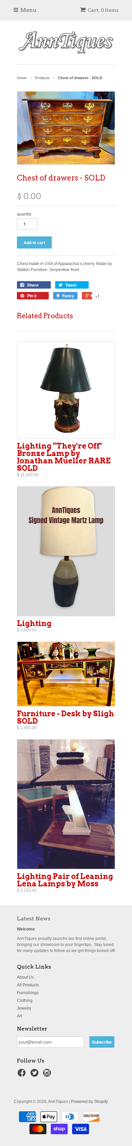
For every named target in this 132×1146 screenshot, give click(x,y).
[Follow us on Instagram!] (48, 1075)
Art (19, 1016)
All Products (28, 985)
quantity (24, 214)
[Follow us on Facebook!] (23, 1075)
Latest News (33, 918)
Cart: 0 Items (103, 10)
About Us (25, 977)
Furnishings (28, 992)
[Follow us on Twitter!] (35, 1075)
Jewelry (24, 1008)
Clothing (24, 1000)
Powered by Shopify (89, 1101)
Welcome (26, 929)
